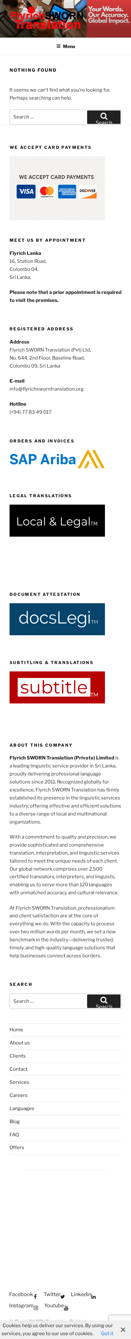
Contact (19, 1069)
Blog (15, 1121)
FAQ (14, 1135)
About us (20, 1043)
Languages (22, 1108)
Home (16, 1030)
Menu (69, 46)
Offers (17, 1147)
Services (19, 1082)
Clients (18, 1056)
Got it (107, 1333)
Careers (19, 1095)
